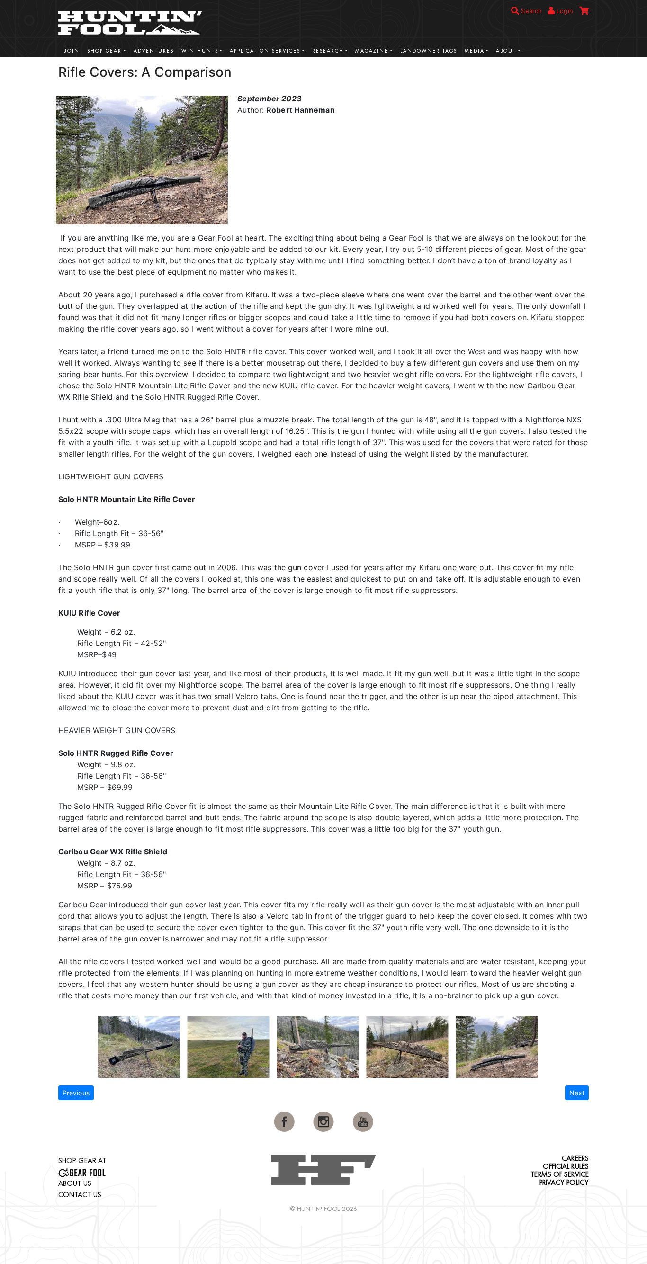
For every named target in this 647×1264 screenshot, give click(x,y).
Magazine (371, 51)
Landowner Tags (428, 51)
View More (560, 70)
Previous (76, 1093)
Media (475, 51)
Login (564, 11)
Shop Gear (104, 51)
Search (530, 11)
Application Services (265, 51)
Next (576, 1093)
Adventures (154, 51)
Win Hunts (199, 51)
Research (328, 51)
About (506, 51)
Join (72, 51)
